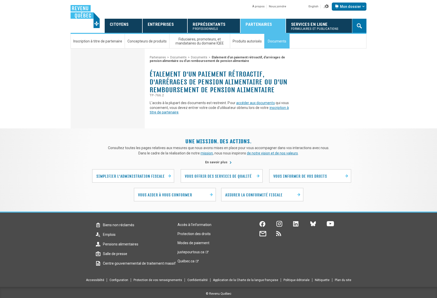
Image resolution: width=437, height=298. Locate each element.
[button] (326, 7)
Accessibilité (95, 280)
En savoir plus (218, 162)
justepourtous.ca (191, 253)
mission (207, 153)
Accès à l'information (194, 225)
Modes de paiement (193, 243)
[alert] (349, 7)
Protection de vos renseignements (158, 280)
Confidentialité (197, 280)
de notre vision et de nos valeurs (272, 153)
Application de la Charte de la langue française (245, 280)
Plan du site (343, 280)
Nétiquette (322, 280)
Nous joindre (277, 6)
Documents (178, 57)
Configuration (119, 280)
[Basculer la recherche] (359, 26)
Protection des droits (194, 234)
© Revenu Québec (218, 293)
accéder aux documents (255, 103)
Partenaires (158, 57)
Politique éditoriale (296, 280)
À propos (258, 6)
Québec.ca (186, 262)
